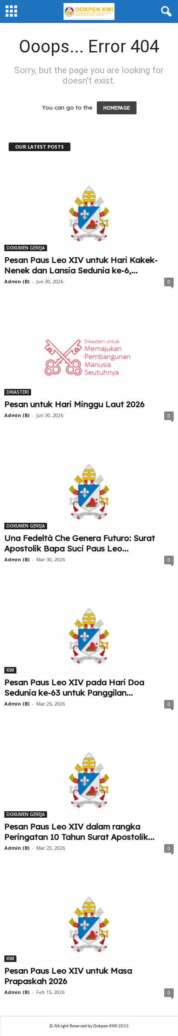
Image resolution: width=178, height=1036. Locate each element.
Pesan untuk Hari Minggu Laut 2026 (74, 404)
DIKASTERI (17, 392)
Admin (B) (16, 281)
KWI (10, 670)
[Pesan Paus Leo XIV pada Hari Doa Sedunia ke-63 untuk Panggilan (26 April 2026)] (89, 628)
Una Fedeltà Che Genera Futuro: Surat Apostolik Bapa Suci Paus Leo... (79, 543)
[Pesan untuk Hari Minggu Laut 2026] (89, 350)
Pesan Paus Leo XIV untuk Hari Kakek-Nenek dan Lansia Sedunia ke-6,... (81, 265)
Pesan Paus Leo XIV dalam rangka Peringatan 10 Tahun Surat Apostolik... (79, 831)
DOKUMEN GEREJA (25, 248)
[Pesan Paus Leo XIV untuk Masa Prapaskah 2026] (89, 916)
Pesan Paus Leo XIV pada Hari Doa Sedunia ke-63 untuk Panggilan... (74, 687)
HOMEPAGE (116, 108)
